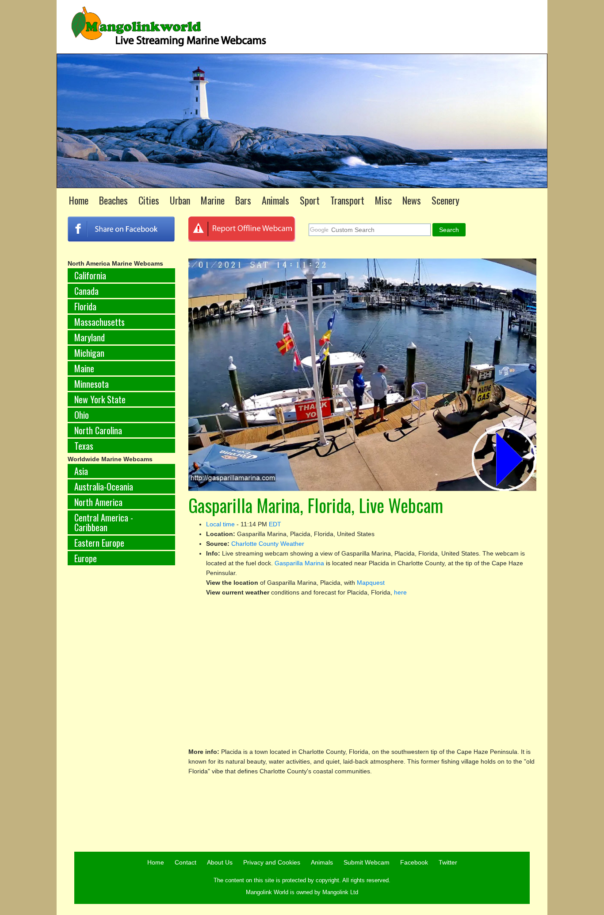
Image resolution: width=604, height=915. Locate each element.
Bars (243, 200)
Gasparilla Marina (299, 563)
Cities (148, 200)
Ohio (81, 414)
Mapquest (371, 582)
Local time (220, 524)
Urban (180, 200)
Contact (185, 862)
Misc (383, 200)
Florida (85, 306)
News (411, 200)
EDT (275, 524)
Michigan (89, 352)
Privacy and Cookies (271, 862)
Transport (347, 200)
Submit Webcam (367, 862)
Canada (86, 290)
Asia (81, 471)
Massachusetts (99, 321)
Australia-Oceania (103, 486)
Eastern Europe (99, 542)
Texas (83, 445)
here (400, 592)
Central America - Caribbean (103, 522)
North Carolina (98, 430)
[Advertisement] (121, 719)
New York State (100, 399)
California (90, 275)
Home (78, 200)
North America (98, 502)
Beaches (113, 200)
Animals (275, 200)
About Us (220, 862)
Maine (84, 368)
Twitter (448, 862)
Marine (213, 200)
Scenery (445, 200)
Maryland (89, 337)
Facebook (414, 862)
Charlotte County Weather (267, 543)
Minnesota (91, 383)
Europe (85, 558)
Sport (310, 200)
